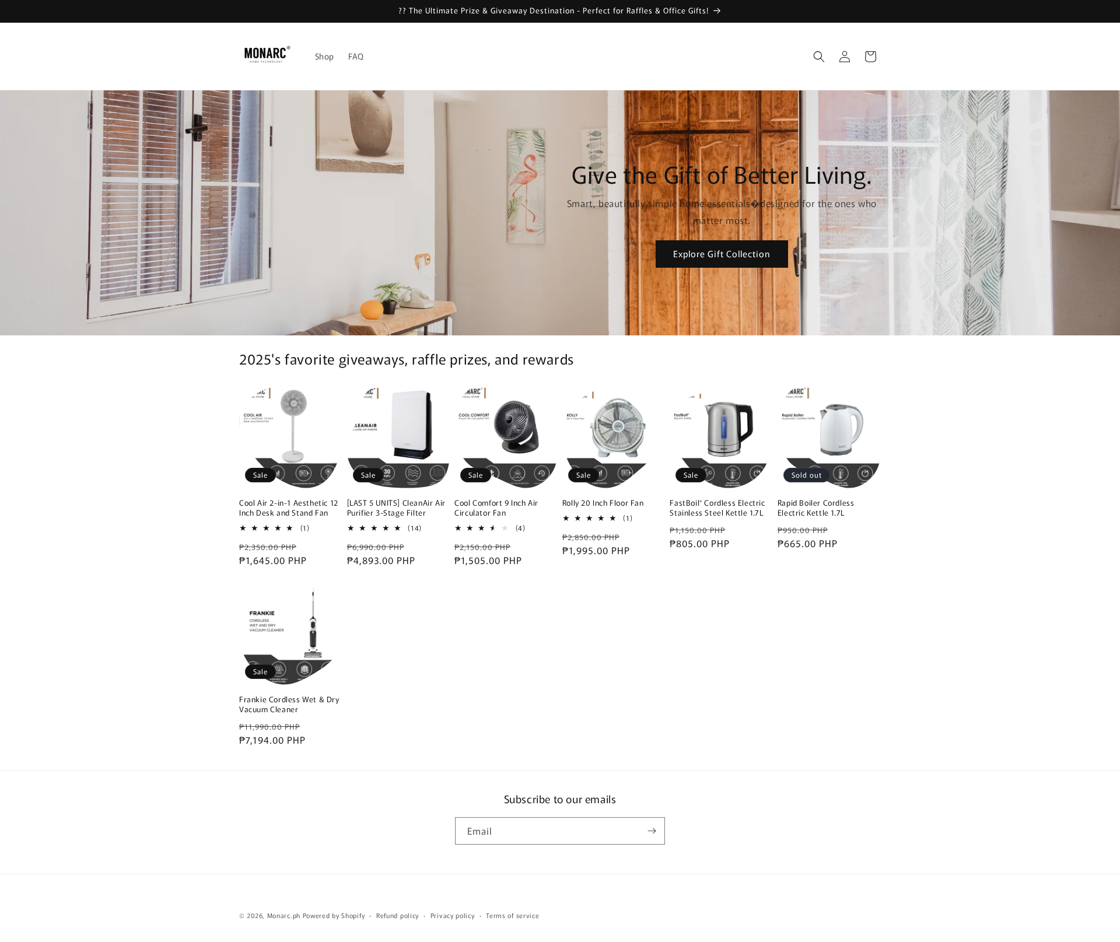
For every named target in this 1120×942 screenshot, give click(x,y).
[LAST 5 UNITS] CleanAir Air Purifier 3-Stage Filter (396, 508)
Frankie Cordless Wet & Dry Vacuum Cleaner (289, 705)
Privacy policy (452, 915)
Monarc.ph (283, 915)
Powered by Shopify (334, 915)
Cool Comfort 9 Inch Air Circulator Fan (496, 508)
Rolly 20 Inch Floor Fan (603, 503)
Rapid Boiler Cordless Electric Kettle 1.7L (816, 508)
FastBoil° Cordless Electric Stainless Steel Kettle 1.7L (717, 508)
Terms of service (512, 915)
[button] (819, 56)
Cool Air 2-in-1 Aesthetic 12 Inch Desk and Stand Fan (288, 508)
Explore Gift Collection (722, 253)
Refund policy (397, 915)
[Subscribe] (651, 831)
